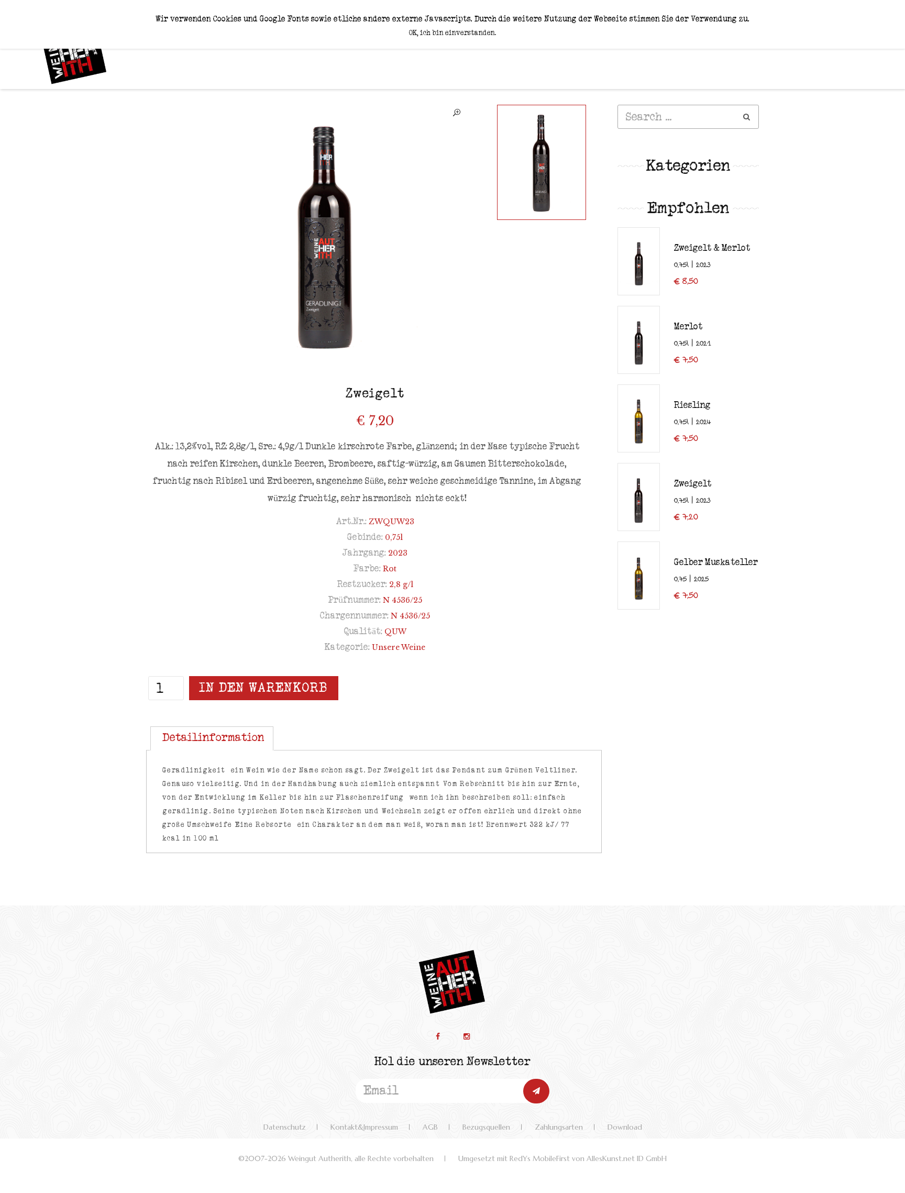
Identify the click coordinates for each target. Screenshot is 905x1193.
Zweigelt (375, 393)
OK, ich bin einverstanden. (452, 33)
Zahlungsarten (559, 1127)
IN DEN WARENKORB (263, 688)
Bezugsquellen (486, 1127)
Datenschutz (284, 1127)
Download (625, 1127)
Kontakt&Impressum (364, 1127)
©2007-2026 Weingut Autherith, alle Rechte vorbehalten (336, 1158)
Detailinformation (213, 737)
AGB (430, 1127)
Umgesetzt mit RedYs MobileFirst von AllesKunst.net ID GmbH (562, 1158)
